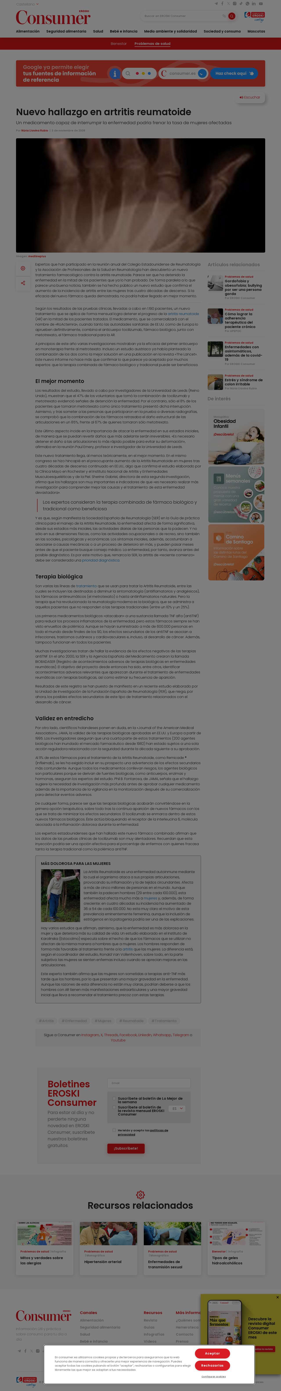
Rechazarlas (212, 1365)
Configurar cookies (214, 1376)
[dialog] (149, 1364)
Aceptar (212, 1353)
